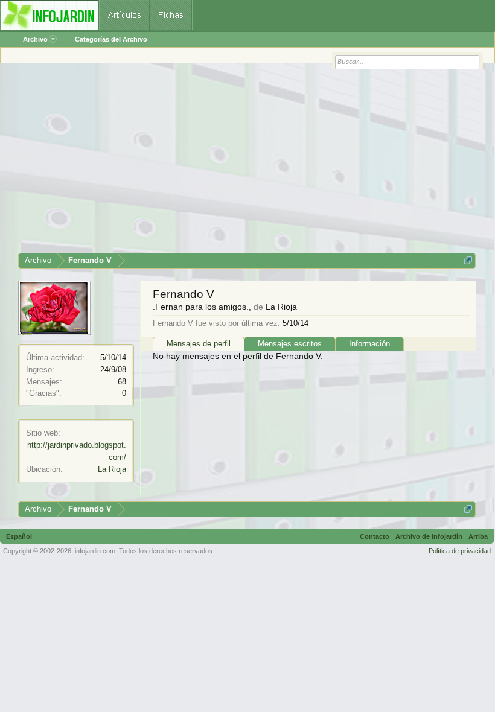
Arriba (478, 536)
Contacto (374, 536)
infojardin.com (95, 551)
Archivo (35, 39)
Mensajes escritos (290, 343)
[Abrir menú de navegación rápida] (468, 260)
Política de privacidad (460, 551)
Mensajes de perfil (199, 343)
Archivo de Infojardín (428, 536)
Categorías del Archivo (111, 39)
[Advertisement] (247, 162)
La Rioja (112, 469)
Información (369, 343)
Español (19, 536)
